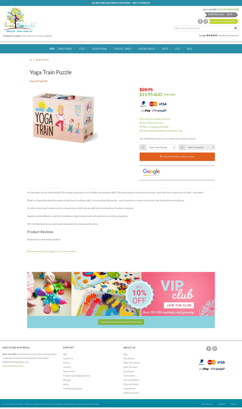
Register (222, 404)
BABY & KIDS (65, 48)
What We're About (131, 363)
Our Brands (128, 371)
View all (38, 81)
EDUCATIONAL (99, 48)
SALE (189, 48)
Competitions (129, 388)
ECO (177, 48)
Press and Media (130, 384)
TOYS (82, 48)
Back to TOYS (42, 60)
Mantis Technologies (53, 404)
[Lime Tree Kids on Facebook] (208, 348)
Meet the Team (130, 367)
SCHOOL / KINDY (122, 48)
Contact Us (68, 358)
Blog (125, 354)
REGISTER (233, 9)
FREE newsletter (131, 393)
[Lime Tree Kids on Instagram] (214, 348)
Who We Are (128, 358)
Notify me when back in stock (179, 156)
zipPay (66, 384)
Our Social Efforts (131, 380)
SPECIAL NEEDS (146, 48)
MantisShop (93, 404)
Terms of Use (69, 371)
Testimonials (129, 375)
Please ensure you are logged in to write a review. (51, 251)
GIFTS (165, 48)
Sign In (233, 404)
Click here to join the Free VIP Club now (121, 322)
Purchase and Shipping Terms (76, 375)
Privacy (66, 363)
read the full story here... (13, 366)
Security (67, 367)
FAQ (65, 354)
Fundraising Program (72, 388)
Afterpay (67, 380)
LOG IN (222, 9)
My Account (207, 404)
